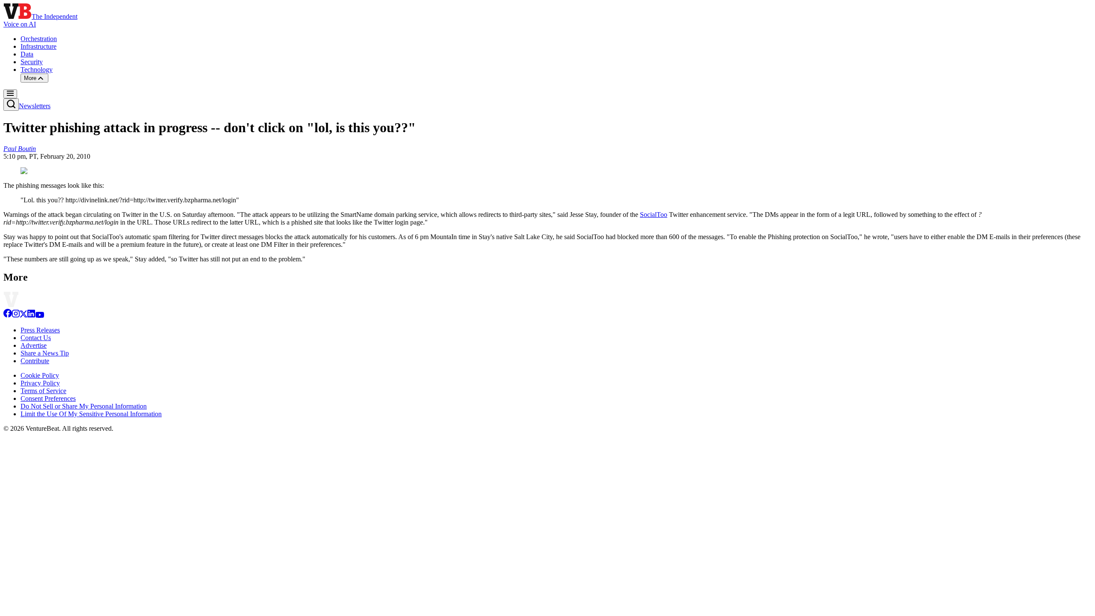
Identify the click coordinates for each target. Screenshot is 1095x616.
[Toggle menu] (10, 93)
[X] (23, 315)
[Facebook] (7, 315)
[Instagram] (16, 315)
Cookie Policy (40, 375)
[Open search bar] (11, 104)
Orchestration (39, 38)
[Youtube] (39, 315)
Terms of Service (43, 390)
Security (32, 61)
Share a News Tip (45, 353)
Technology (37, 69)
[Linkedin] (31, 315)
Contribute (35, 360)
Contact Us (36, 337)
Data (27, 54)
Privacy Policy (40, 383)
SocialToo (653, 214)
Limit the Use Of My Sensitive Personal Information (91, 414)
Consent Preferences (48, 398)
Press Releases (40, 330)
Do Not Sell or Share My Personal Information (84, 406)
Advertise (34, 345)
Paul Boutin (19, 148)
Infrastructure (38, 46)
